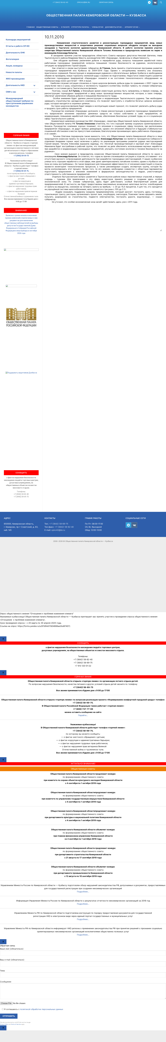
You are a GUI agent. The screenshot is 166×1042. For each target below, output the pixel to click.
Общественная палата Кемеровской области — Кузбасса (96, 15)
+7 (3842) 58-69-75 (21, 156)
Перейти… (83, 715)
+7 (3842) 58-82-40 (60, 2)
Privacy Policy (4, 1024)
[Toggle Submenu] (34, 85)
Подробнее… (83, 891)
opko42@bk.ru (83, 2)
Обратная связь (106, 2)
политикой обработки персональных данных (41, 1009)
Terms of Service (16, 1024)
